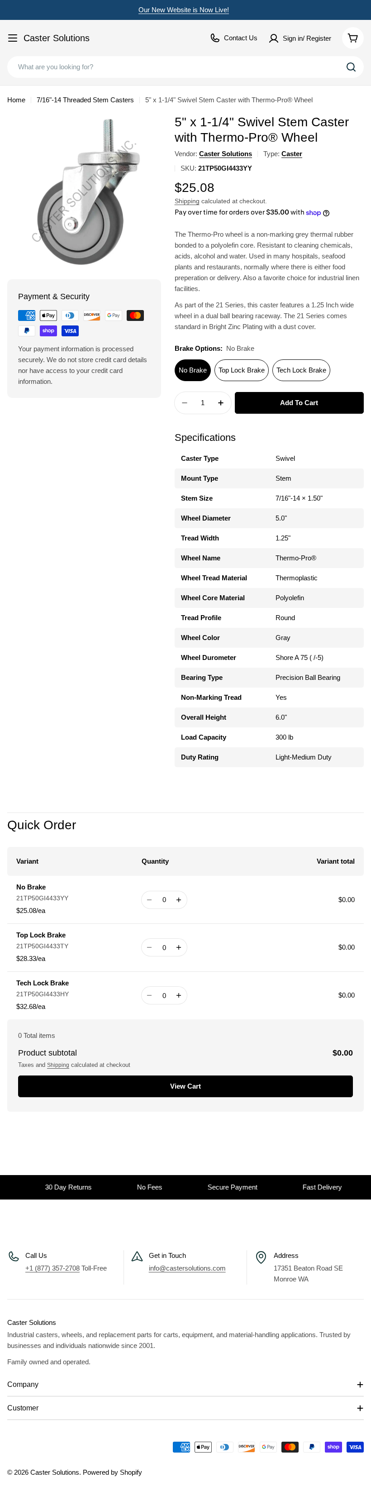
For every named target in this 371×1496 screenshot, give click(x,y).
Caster (291, 154)
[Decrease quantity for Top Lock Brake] (149, 947)
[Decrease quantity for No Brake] (149, 899)
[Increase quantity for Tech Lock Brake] (179, 995)
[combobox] (185, 67)
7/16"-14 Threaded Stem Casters (85, 100)
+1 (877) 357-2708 (52, 1268)
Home (16, 100)
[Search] (351, 67)
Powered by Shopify (112, 1472)
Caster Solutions (57, 38)
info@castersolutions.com (187, 1268)
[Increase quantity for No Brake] (179, 899)
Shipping (187, 201)
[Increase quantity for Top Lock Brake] (179, 947)
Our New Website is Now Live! (183, 10)
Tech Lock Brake (301, 370)
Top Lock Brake (242, 370)
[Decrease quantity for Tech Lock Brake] (149, 995)
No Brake (193, 370)
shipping (58, 1065)
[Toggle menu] (12, 38)
